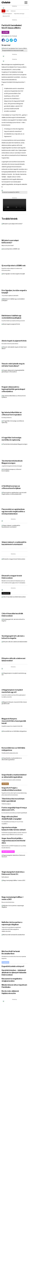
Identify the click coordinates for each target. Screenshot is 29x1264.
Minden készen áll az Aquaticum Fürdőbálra (14, 986)
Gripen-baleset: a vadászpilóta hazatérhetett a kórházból (14, 543)
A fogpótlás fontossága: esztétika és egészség (11, 439)
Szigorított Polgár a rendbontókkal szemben (11, 789)
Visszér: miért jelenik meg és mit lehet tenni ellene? (13, 365)
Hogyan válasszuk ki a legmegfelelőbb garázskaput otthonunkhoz (13, 389)
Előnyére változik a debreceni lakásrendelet (13, 660)
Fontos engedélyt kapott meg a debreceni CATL (14, 809)
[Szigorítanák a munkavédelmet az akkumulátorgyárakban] (14, 764)
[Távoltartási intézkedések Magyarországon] (14, 450)
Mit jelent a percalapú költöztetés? (10, 242)
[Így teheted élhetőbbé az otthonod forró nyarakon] (14, 402)
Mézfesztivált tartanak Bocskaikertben (11, 952)
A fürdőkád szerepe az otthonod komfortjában (11, 487)
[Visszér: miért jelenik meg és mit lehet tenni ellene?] (14, 353)
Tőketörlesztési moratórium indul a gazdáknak (13, 800)
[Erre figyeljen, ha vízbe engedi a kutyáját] (14, 280)
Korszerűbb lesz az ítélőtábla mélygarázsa (13, 749)
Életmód (5, 32)
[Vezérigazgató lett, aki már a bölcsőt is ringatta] (14, 626)
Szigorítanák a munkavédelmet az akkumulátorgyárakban (14, 776)
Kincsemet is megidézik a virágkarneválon (12, 980)
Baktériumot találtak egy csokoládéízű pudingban (11, 317)
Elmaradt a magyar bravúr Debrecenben (12, 577)
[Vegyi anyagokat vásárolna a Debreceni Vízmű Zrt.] (14, 862)
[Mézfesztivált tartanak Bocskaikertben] (14, 941)
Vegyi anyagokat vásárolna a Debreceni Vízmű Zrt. (13, 873)
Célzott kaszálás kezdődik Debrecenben (12, 615)
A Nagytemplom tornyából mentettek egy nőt (12, 691)
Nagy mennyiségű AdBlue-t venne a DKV (12, 898)
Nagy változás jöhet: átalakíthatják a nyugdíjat (11, 818)
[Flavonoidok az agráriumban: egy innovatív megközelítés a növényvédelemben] (14, 499)
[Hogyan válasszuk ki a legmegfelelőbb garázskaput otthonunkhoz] (14, 377)
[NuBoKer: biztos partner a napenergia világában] (14, 912)
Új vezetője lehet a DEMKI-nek (14, 265)
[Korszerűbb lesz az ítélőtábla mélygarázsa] (14, 738)
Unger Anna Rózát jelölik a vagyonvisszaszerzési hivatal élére (13, 840)
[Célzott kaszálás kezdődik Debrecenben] (14, 603)
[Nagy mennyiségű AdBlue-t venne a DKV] (14, 887)
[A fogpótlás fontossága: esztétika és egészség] (14, 427)
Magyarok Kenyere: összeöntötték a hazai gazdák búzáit (14, 721)
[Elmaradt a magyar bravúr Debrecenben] (14, 565)
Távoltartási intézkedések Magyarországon (12, 462)
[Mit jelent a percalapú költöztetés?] (14, 230)
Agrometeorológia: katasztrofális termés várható (14, 829)
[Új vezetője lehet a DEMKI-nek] (14, 255)
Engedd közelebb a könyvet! (13, 966)
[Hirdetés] (14, 8)
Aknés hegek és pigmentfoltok (14, 341)
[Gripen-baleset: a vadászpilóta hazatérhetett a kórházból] (14, 532)
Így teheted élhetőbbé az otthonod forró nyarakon (12, 414)
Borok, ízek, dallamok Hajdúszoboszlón (10, 992)
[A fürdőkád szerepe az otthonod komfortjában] (14, 476)
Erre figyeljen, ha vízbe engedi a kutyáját (14, 292)
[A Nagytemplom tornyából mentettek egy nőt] (14, 680)
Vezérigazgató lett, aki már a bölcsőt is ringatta (13, 637)
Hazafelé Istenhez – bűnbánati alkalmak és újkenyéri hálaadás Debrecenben (14, 972)
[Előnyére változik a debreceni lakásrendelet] (14, 648)
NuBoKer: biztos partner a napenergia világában (12, 923)
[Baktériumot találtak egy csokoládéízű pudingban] (14, 305)
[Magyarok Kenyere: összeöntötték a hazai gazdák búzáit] (14, 708)
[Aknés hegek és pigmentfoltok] (14, 330)
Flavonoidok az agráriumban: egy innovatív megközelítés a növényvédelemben (13, 511)
